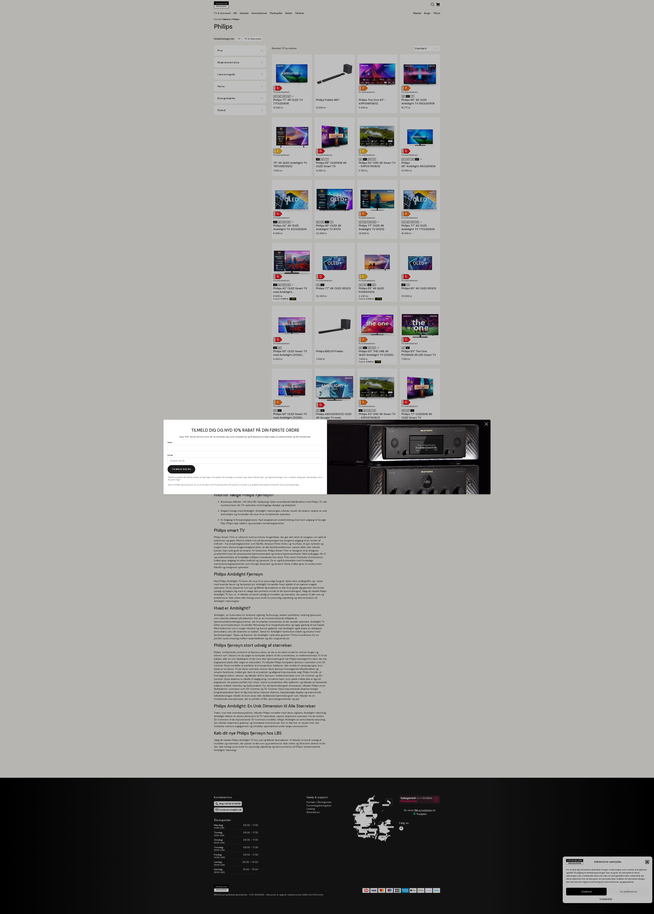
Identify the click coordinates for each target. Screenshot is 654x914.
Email (170, 455)
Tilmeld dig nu (181, 469)
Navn (170, 442)
